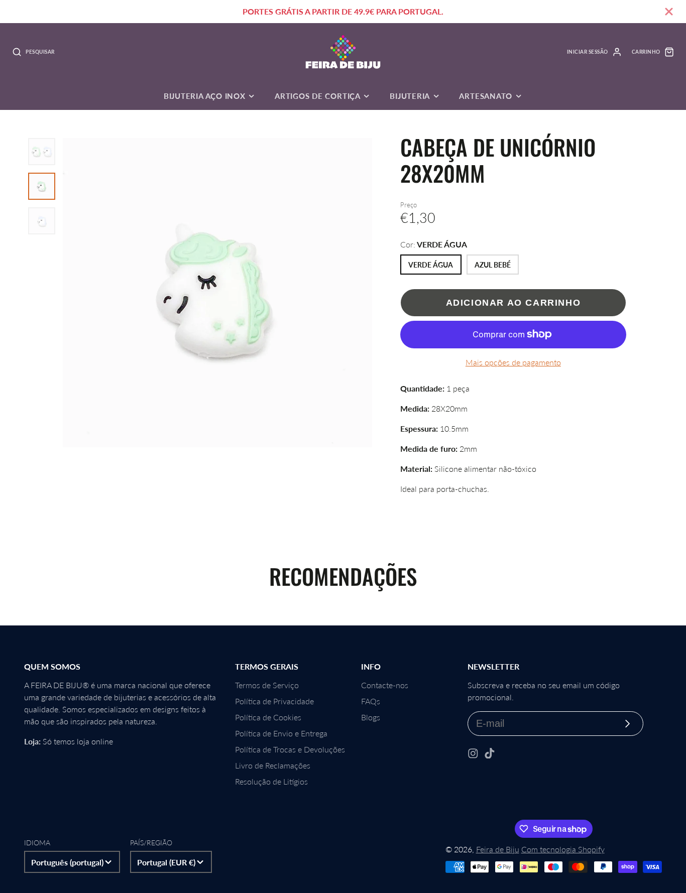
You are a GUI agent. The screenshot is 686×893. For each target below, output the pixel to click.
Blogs (370, 717)
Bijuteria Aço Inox (205, 95)
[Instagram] (473, 753)
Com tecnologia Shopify (563, 849)
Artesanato (485, 95)
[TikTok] (489, 753)
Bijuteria (410, 95)
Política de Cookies (268, 717)
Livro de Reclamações (272, 765)
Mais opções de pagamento (513, 362)
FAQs (370, 701)
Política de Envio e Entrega (281, 733)
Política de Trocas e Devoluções (290, 749)
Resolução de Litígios (271, 781)
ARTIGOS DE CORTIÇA (318, 95)
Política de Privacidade (274, 701)
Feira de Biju (497, 849)
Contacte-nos (384, 685)
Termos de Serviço (267, 685)
